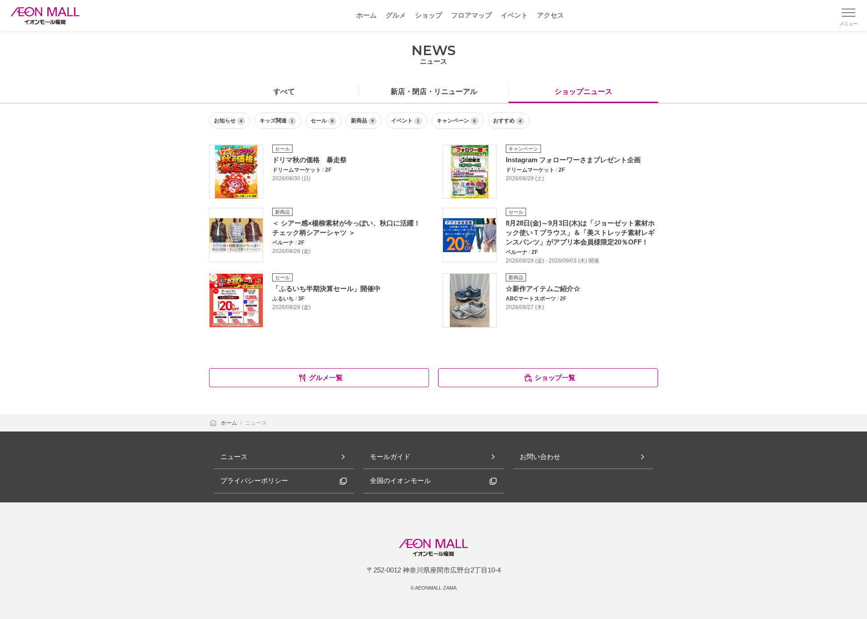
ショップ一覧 (555, 377)
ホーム (229, 423)
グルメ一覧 (326, 377)
